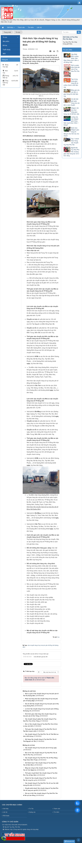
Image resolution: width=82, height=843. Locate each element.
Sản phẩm (6, 41)
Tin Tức (31, 808)
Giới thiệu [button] (10, 27)
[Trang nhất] (3, 27)
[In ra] (54, 51)
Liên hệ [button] (39, 27)
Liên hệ (5, 812)
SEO (4, 54)
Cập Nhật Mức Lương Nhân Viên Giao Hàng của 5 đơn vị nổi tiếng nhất (71, 58)
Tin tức (5, 37)
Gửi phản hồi (70, 841)
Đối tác (5, 45)
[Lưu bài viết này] (58, 51)
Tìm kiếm (56, 812)
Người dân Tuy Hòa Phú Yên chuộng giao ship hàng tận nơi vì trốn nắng (71, 152)
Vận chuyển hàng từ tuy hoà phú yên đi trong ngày (41, 748)
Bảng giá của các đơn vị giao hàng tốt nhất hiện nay (71, 93)
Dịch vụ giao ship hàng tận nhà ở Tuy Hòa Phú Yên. (75, 68)
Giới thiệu (5, 808)
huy (58, 637)
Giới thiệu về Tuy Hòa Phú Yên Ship (70, 38)
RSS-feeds (6, 816)
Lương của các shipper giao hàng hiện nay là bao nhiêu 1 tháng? (71, 121)
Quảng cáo (32, 812)
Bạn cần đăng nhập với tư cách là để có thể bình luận (39, 679)
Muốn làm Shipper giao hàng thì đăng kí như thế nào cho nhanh (71, 132)
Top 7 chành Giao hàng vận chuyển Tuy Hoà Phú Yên (71, 142)
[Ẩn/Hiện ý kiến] (38, 671)
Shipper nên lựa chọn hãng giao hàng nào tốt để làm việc (71, 111)
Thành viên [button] (21, 27)
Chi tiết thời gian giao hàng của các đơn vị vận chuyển (72, 102)
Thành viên (57, 808)
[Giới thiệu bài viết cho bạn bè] (50, 51)
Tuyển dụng (6, 49)
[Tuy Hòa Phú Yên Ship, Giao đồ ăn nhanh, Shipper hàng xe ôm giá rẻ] (7, 13)
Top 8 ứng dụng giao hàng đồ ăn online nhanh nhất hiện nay (71, 83)
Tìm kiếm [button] (31, 27)
